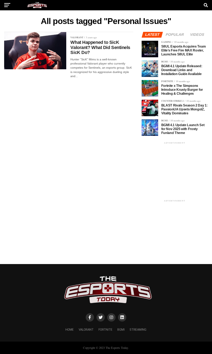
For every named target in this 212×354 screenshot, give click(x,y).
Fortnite (105, 329)
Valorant (86, 329)
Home (69, 329)
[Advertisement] (175, 170)
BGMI (121, 329)
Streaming (138, 329)
